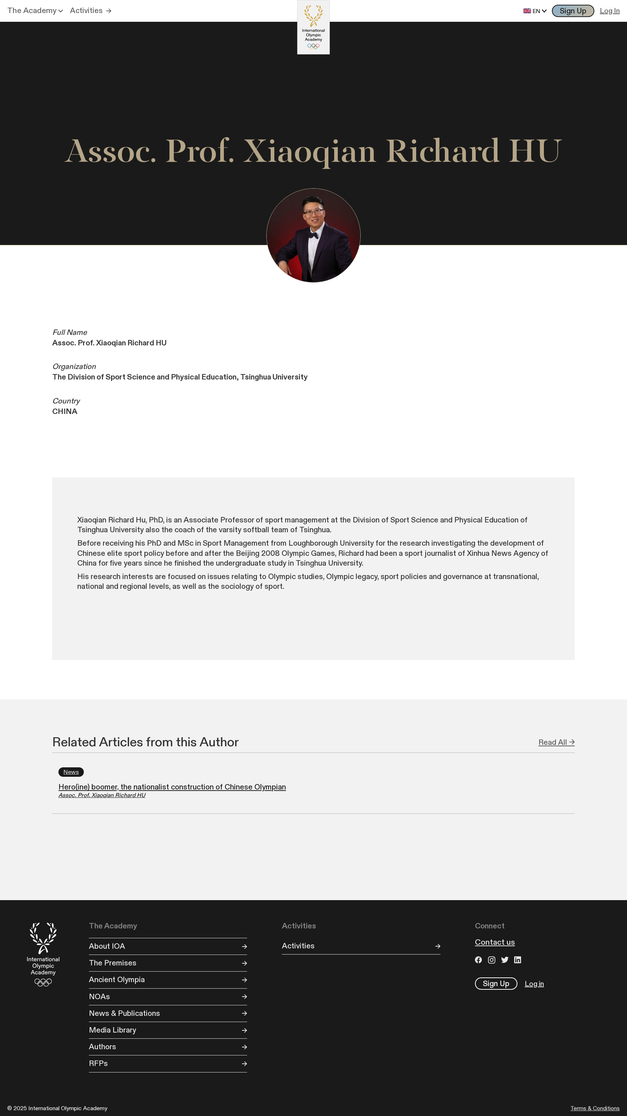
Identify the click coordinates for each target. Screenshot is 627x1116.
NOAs (99, 997)
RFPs (98, 1063)
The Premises (112, 963)
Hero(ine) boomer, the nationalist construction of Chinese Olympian (172, 787)
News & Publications (124, 1013)
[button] (35, 11)
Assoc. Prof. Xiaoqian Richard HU (101, 795)
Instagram (492, 960)
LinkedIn (519, 960)
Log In (610, 11)
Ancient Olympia (117, 980)
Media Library (112, 1030)
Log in (534, 984)
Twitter (506, 960)
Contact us (495, 942)
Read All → (556, 742)
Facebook (479, 960)
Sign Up (573, 11)
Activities (86, 11)
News (71, 772)
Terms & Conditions (595, 1108)
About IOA (107, 946)
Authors (102, 1047)
